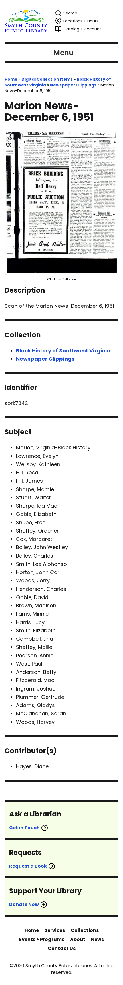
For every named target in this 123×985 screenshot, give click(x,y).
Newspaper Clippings (73, 85)
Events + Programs (41, 939)
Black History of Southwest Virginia (63, 350)
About (77, 939)
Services (55, 930)
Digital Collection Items (47, 79)
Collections (85, 930)
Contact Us (62, 948)
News (97, 939)
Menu (64, 52)
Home (11, 79)
